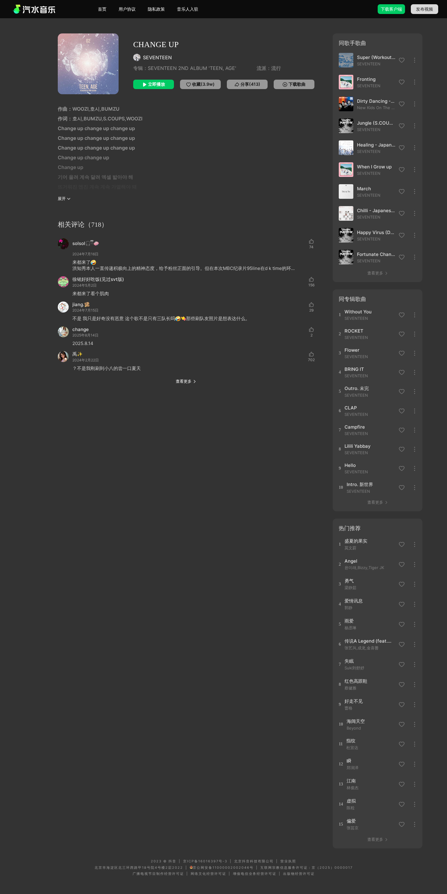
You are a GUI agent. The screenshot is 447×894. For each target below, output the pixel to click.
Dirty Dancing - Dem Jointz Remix (376, 101)
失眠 (349, 661)
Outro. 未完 (357, 388)
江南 (351, 781)
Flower (352, 350)
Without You (358, 312)
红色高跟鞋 (356, 681)
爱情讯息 (354, 601)
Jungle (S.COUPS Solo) (376, 123)
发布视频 (424, 9)
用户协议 (127, 9)
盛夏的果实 (356, 541)
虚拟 (351, 801)
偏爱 (351, 821)
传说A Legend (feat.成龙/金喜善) (370, 641)
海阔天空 (356, 721)
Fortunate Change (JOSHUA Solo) (376, 254)
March (364, 189)
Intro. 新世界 (360, 484)
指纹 (350, 741)
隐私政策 (156, 9)
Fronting (366, 79)
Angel (351, 561)
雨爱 (349, 621)
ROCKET (354, 331)
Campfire (355, 427)
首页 (102, 9)
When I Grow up (374, 167)
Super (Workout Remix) (376, 57)
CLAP (351, 408)
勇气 (349, 581)
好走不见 (354, 701)
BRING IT (354, 369)
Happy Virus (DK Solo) (376, 232)
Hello (350, 465)
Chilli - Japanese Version (376, 210)
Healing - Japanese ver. (376, 145)
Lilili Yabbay (358, 446)
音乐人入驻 (187, 9)
